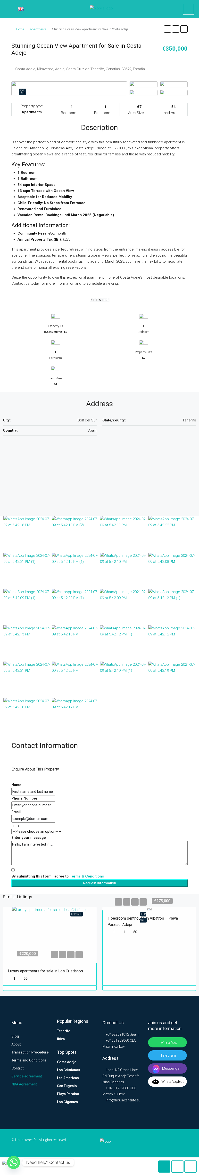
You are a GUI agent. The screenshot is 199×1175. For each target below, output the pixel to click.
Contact (17, 1068)
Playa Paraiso (68, 1094)
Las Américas (68, 1078)
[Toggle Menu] (7, 10)
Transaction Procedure (30, 1052)
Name (16, 785)
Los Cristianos (68, 1070)
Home (20, 29)
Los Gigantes (67, 1102)
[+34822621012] (188, 9)
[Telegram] (176, 1142)
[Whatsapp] (13, 1162)
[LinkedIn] (161, 1142)
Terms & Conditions (87, 876)
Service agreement (26, 1076)
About (16, 1044)
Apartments (38, 29)
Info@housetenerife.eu (123, 1100)
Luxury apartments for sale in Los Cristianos (45, 971)
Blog (15, 1036)
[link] (50, 935)
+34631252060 (117, 1040)
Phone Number (24, 798)
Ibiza (61, 1039)
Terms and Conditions (29, 1060)
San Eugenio (67, 1086)
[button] (167, 29)
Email (16, 812)
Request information (99, 883)
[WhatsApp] (184, 1142)
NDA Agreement (24, 1084)
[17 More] (174, 93)
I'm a (15, 825)
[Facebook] (153, 1142)
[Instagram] (168, 1142)
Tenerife (63, 1031)
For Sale (22, 91)
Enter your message (28, 837)
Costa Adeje (66, 1062)
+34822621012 (117, 1034)
